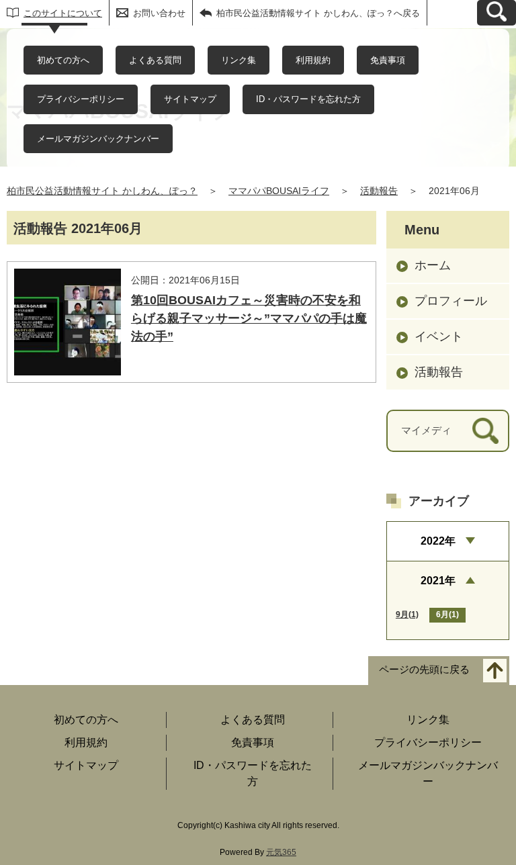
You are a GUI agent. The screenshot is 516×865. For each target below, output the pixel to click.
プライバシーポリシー (80, 99)
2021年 (438, 580)
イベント (439, 336)
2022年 (438, 541)
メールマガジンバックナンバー (98, 139)
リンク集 (238, 60)
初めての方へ (63, 60)
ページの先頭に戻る (424, 669)
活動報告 (379, 190)
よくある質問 (155, 60)
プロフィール (451, 301)
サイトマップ (190, 99)
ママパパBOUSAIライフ (278, 190)
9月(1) (407, 614)
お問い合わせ (159, 13)
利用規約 (313, 60)
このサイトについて (63, 13)
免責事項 (387, 60)
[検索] (485, 431)
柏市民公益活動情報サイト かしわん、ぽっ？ (102, 190)
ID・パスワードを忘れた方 (308, 99)
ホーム (433, 265)
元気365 (281, 852)
